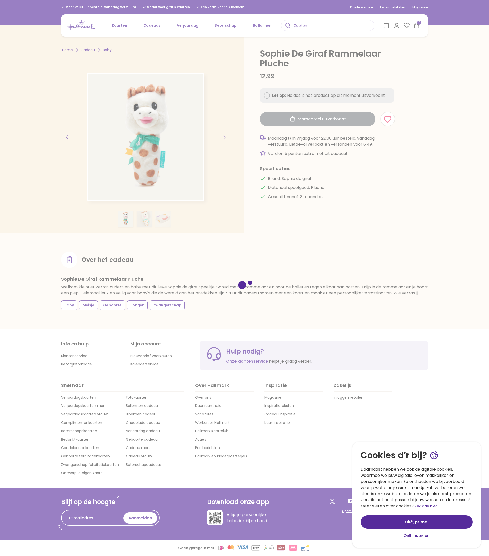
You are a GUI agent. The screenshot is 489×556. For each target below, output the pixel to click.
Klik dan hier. (426, 506)
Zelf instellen (417, 535)
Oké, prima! (417, 522)
